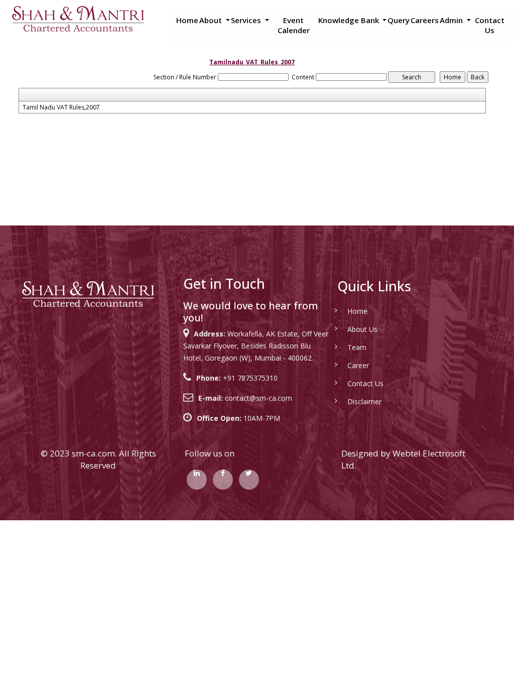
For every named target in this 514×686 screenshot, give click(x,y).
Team (356, 347)
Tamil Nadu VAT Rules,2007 (61, 107)
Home (187, 20)
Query (399, 20)
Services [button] (247, 20)
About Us (362, 329)
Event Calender (294, 25)
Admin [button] (452, 20)
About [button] (211, 20)
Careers (425, 20)
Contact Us (489, 25)
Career (358, 365)
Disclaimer (364, 401)
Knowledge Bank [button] (349, 20)
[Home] (77, 18)
